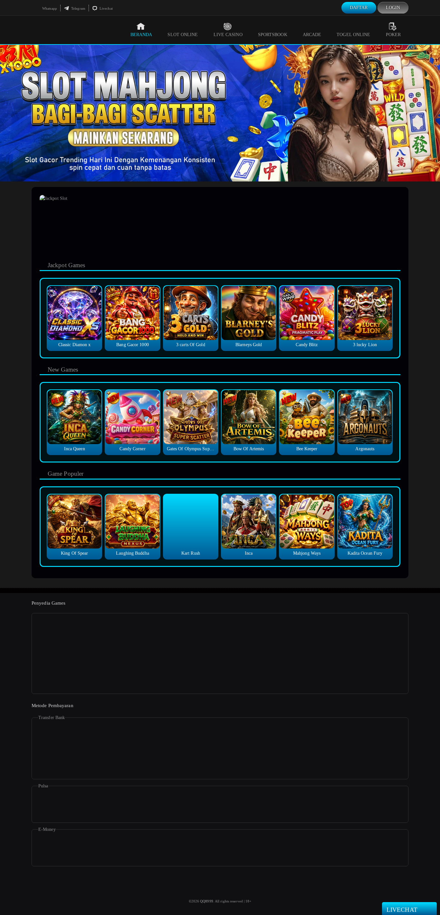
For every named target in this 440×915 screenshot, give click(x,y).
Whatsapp (49, 8)
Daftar (359, 7)
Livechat (106, 8)
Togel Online (353, 34)
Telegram (77, 8)
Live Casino (228, 34)
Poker (393, 34)
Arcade (312, 34)
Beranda (141, 34)
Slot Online (182, 34)
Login (393, 7)
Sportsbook (272, 34)
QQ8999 (206, 901)
